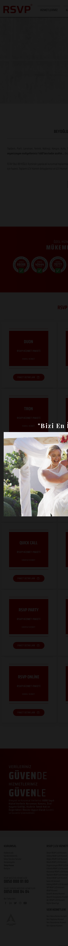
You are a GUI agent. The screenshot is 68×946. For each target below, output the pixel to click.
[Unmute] (14, 511)
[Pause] (8, 511)
